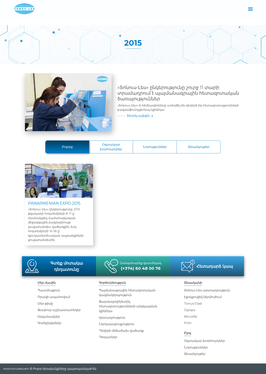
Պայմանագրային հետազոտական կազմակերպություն (127, 292)
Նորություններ (155, 147)
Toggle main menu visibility (250, 8)
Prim (187, 323)
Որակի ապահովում (54, 297)
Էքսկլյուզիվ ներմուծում (203, 297)
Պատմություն (49, 290)
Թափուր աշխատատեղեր (59, 310)
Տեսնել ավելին (139, 116)
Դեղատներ (108, 337)
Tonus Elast (193, 303)
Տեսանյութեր (198, 147)
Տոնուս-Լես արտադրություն (207, 290)
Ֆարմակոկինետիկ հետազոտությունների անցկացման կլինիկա (128, 306)
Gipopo (189, 310)
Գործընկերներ (49, 323)
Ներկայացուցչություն (116, 324)
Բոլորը (67, 147)
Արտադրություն (112, 317)
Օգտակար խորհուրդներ (111, 147)
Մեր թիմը (45, 303)
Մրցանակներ (49, 316)
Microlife (190, 316)
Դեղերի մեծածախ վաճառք (121, 330)
